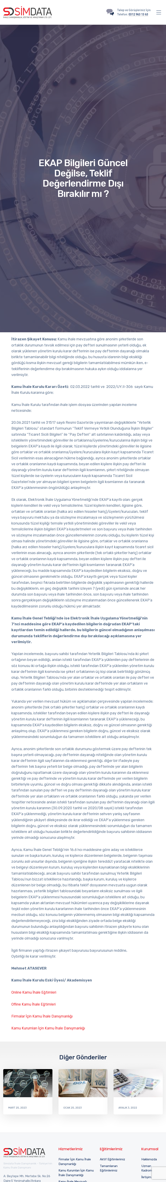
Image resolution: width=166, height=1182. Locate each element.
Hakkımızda (149, 1159)
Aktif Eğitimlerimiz (112, 1159)
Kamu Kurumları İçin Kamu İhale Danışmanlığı (48, 1028)
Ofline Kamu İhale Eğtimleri (33, 1004)
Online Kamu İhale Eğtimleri (33, 992)
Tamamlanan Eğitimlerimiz (109, 1168)
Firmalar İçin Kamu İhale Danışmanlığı (42, 1016)
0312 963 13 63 (138, 14)
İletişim (146, 1177)
